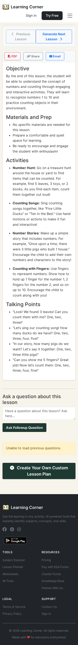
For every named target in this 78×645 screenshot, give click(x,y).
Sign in (31, 15)
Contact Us (49, 606)
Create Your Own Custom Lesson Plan (42, 471)
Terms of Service (13, 606)
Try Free (52, 15)
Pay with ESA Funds (55, 567)
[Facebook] (4, 529)
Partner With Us (52, 588)
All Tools (8, 581)
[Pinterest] (12, 529)
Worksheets (10, 574)
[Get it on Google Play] (15, 540)
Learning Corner (27, 6)
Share (35, 56)
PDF (14, 56)
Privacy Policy (12, 613)
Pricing (46, 560)
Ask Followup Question (24, 427)
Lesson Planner (12, 567)
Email (56, 56)
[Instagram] (19, 529)
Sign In (46, 613)
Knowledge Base (53, 581)
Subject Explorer (13, 560)
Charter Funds (51, 574)
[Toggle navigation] (70, 16)
